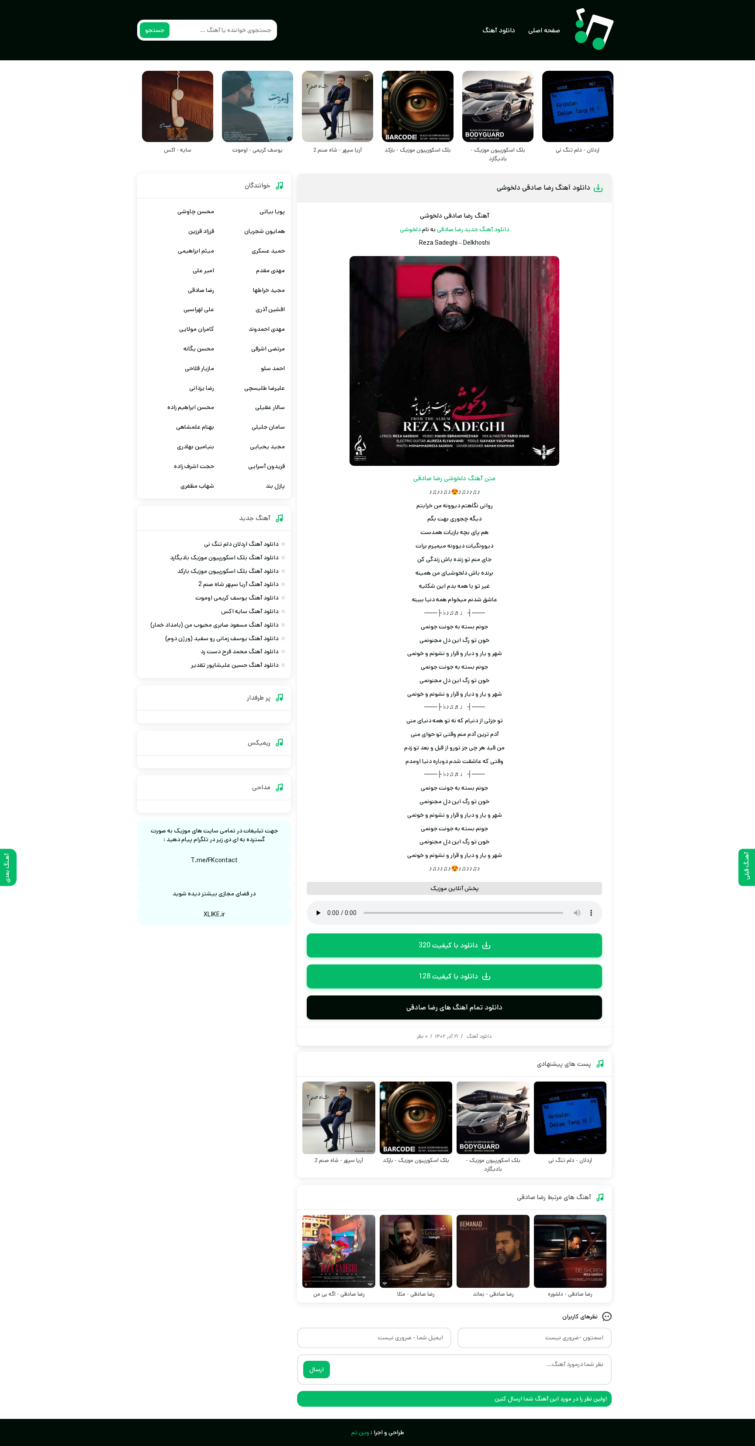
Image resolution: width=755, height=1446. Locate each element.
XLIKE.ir (214, 914)
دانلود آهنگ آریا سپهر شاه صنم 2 (238, 584)
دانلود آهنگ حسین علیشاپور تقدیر (234, 665)
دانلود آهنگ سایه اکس (249, 611)
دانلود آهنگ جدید (486, 229)
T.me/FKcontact (214, 860)
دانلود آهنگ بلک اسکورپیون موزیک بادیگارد (224, 557)
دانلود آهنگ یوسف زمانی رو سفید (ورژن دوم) (221, 638)
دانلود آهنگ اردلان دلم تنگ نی (241, 544)
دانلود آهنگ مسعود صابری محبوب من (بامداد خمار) (214, 625)
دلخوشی (410, 229)
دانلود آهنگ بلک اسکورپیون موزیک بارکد (227, 571)
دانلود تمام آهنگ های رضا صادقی (454, 1007)
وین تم (360, 1432)
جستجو (154, 30)
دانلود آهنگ (498, 30)
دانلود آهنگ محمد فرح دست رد (239, 651)
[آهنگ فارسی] (594, 30)
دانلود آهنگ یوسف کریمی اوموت (236, 597)
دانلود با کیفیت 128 (448, 976)
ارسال (316, 1369)
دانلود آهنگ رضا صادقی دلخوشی (543, 188)
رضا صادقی (450, 229)
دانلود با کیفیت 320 (448, 945)
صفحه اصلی (544, 30)
